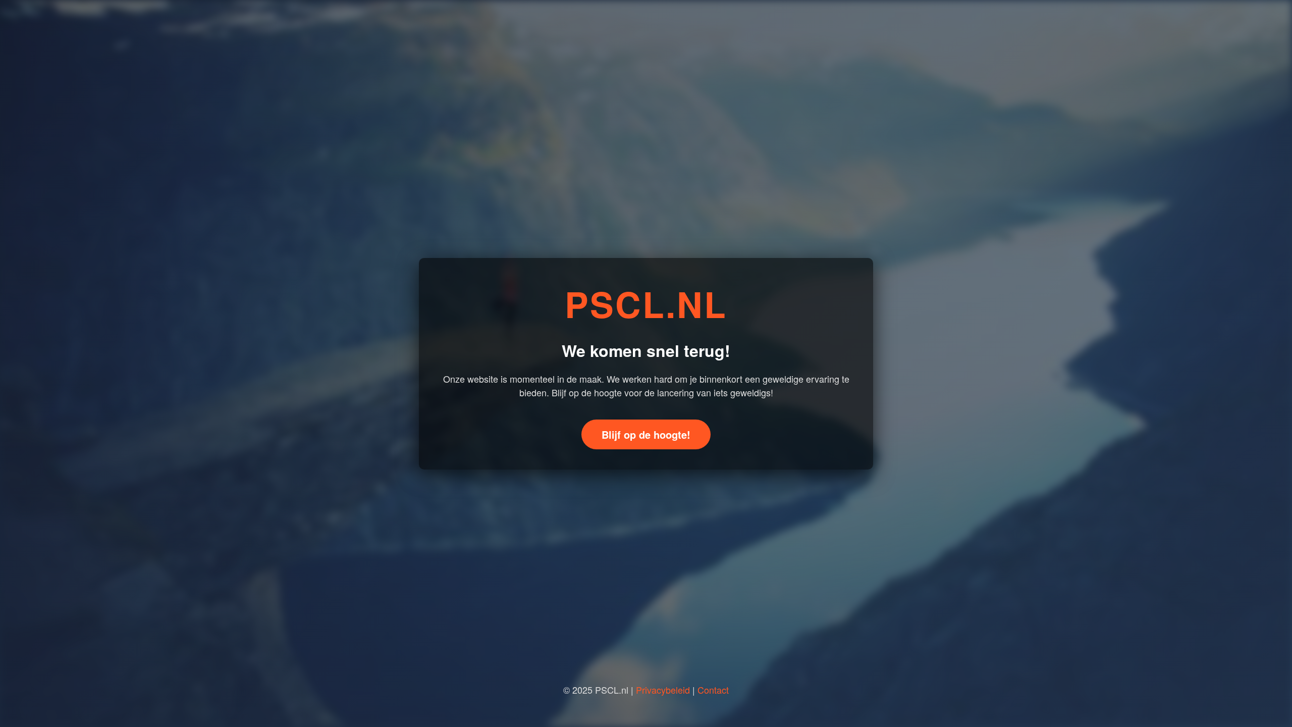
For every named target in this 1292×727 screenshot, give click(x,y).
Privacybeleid (663, 689)
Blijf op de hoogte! (646, 434)
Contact (713, 689)
